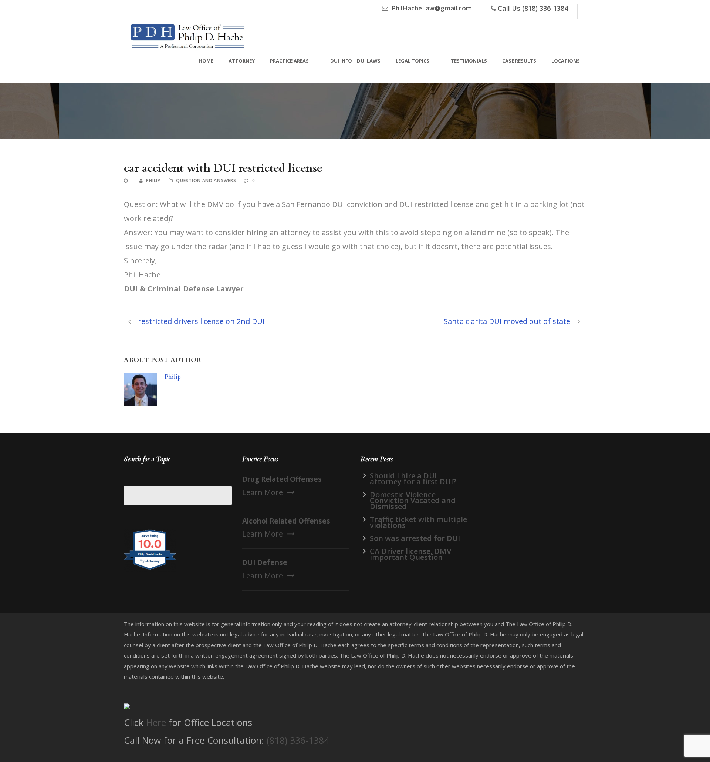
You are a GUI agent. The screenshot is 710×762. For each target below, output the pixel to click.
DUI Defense (264, 562)
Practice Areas (289, 60)
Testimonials (469, 60)
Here (156, 722)
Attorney (242, 60)
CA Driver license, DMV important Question (410, 554)
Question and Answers (206, 180)
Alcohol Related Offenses (286, 521)
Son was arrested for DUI (415, 538)
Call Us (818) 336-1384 (533, 8)
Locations (565, 60)
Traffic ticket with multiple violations (418, 522)
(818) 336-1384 (298, 740)
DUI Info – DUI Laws (355, 60)
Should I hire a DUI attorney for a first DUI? (413, 479)
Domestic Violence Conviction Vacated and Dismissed (413, 500)
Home (206, 60)
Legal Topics (412, 60)
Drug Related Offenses (282, 479)
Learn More (262, 492)
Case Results (519, 60)
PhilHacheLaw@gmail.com (432, 8)
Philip (153, 180)
